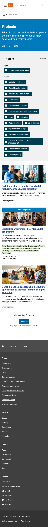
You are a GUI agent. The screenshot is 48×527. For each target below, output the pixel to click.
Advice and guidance (9, 404)
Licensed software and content (13, 382)
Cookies (5, 516)
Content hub (6, 463)
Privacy (13, 516)
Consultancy (6, 427)
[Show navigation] (43, 15)
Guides (4, 418)
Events (4, 432)
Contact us (6, 482)
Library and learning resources (13, 391)
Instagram (8, 495)
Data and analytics (8, 377)
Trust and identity (8, 400)
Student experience (9, 395)
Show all (24, 321)
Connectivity (6, 363)
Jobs (3, 468)
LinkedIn (8, 491)
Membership (6, 454)
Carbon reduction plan (10, 521)
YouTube (8, 504)
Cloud (4, 373)
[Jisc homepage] (10, 5)
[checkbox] (17, 70)
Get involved (6, 459)
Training (5, 422)
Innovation (13, 15)
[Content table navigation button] (5, 5)
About (4, 450)
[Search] (43, 5)
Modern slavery (24, 516)
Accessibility (25, 521)
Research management (10, 386)
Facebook (8, 500)
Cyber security (7, 368)
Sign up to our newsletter (11, 486)
